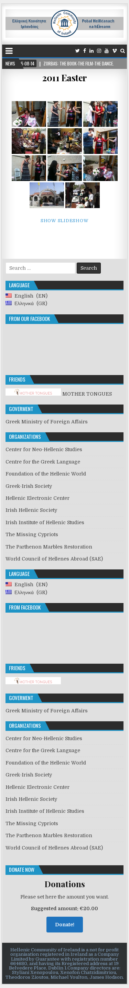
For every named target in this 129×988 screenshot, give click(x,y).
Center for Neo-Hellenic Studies (44, 449)
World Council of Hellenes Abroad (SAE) (54, 559)
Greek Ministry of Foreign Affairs (47, 421)
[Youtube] (107, 51)
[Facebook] (84, 51)
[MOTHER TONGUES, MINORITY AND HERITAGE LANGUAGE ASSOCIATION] (33, 682)
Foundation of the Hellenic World (46, 474)
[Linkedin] (91, 51)
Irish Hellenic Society (31, 510)
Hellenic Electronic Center (37, 498)
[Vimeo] (114, 51)
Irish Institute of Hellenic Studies (45, 522)
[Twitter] (77, 51)
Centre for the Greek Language (43, 462)
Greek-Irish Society (29, 486)
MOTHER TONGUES (86, 394)
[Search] (122, 51)
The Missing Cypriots (32, 534)
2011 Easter (64, 78)
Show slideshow (65, 220)
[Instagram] (99, 51)
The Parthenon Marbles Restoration (49, 547)
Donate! (64, 924)
